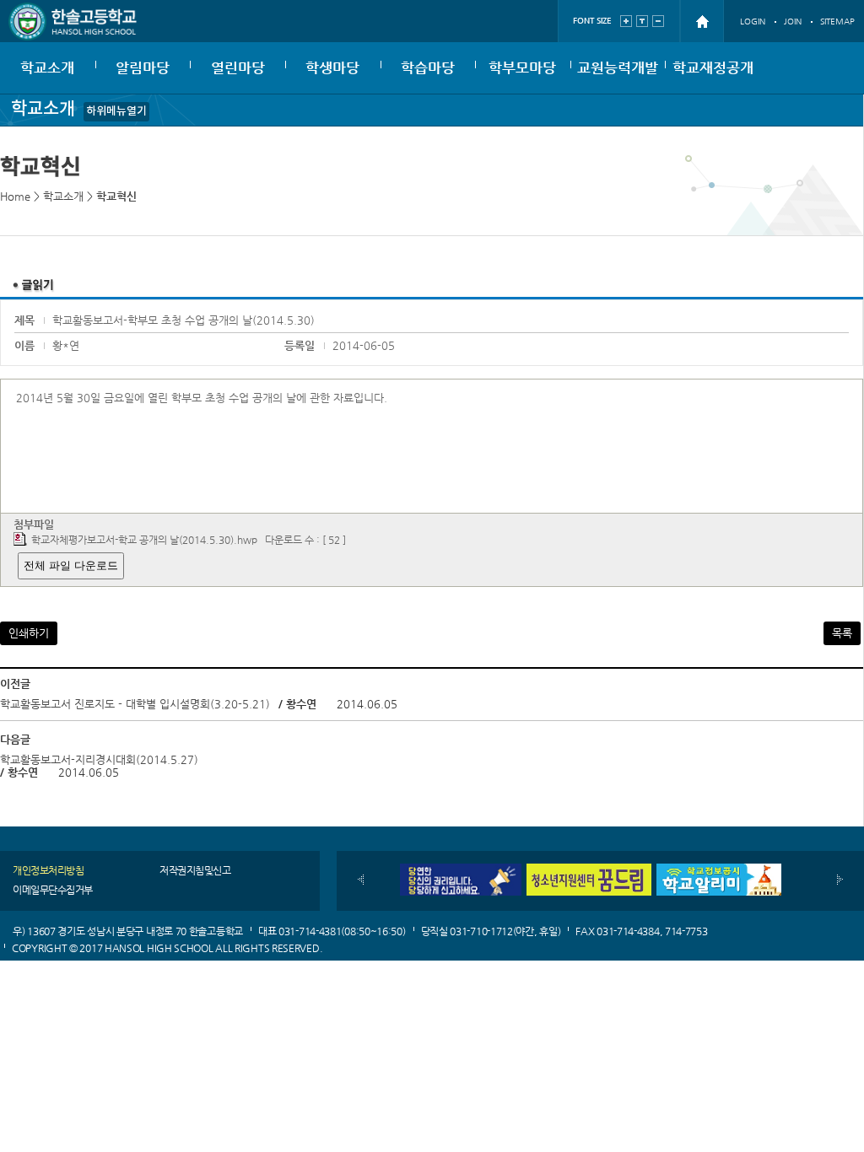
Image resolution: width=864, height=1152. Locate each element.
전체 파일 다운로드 (71, 565)
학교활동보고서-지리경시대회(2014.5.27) (99, 759)
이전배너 (361, 880)
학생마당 (332, 67)
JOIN (793, 21)
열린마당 (238, 67)
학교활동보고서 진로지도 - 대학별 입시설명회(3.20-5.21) (135, 703)
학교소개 (47, 67)
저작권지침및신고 (194, 870)
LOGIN (752, 21)
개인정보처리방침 (48, 870)
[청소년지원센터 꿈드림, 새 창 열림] (588, 870)
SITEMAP (837, 21)
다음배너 (840, 880)
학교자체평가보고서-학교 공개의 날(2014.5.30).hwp (144, 540)
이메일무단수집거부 (53, 890)
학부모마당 (522, 67)
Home (15, 196)
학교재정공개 (712, 67)
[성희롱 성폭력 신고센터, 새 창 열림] (459, 870)
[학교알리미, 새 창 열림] (718, 870)
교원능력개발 (617, 67)
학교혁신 (116, 196)
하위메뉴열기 (116, 111)
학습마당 (428, 67)
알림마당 (143, 67)
